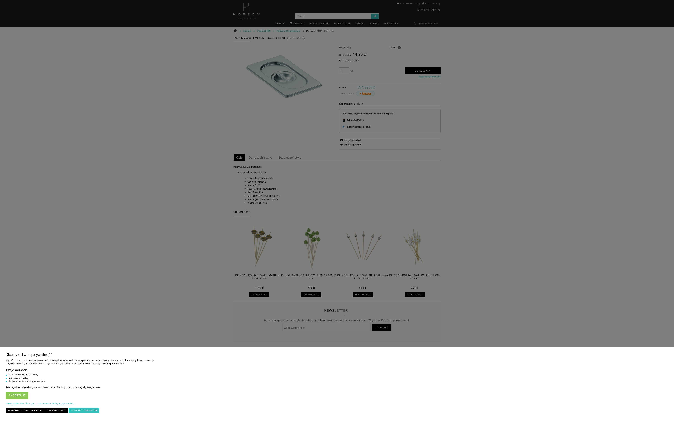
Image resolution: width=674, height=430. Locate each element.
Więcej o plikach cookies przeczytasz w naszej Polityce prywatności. (40, 403)
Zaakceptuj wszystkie (84, 410)
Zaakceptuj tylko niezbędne (25, 410)
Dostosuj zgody (56, 410)
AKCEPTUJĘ (17, 395)
